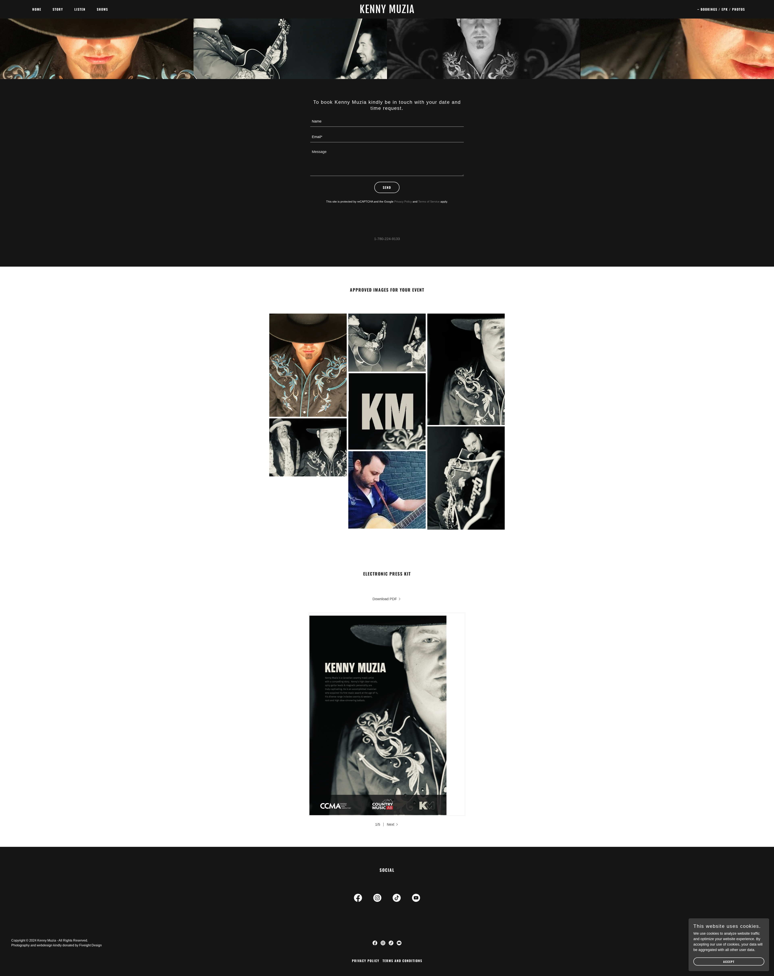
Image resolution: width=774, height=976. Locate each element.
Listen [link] (79, 9)
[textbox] (387, 121)
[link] (387, 12)
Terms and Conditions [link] (402, 960)
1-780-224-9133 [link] (387, 239)
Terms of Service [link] (429, 201)
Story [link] (58, 9)
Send (387, 187)
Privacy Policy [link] (403, 201)
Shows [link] (102, 9)
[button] (393, 824)
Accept (728, 961)
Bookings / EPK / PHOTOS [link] (723, 9)
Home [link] (36, 9)
